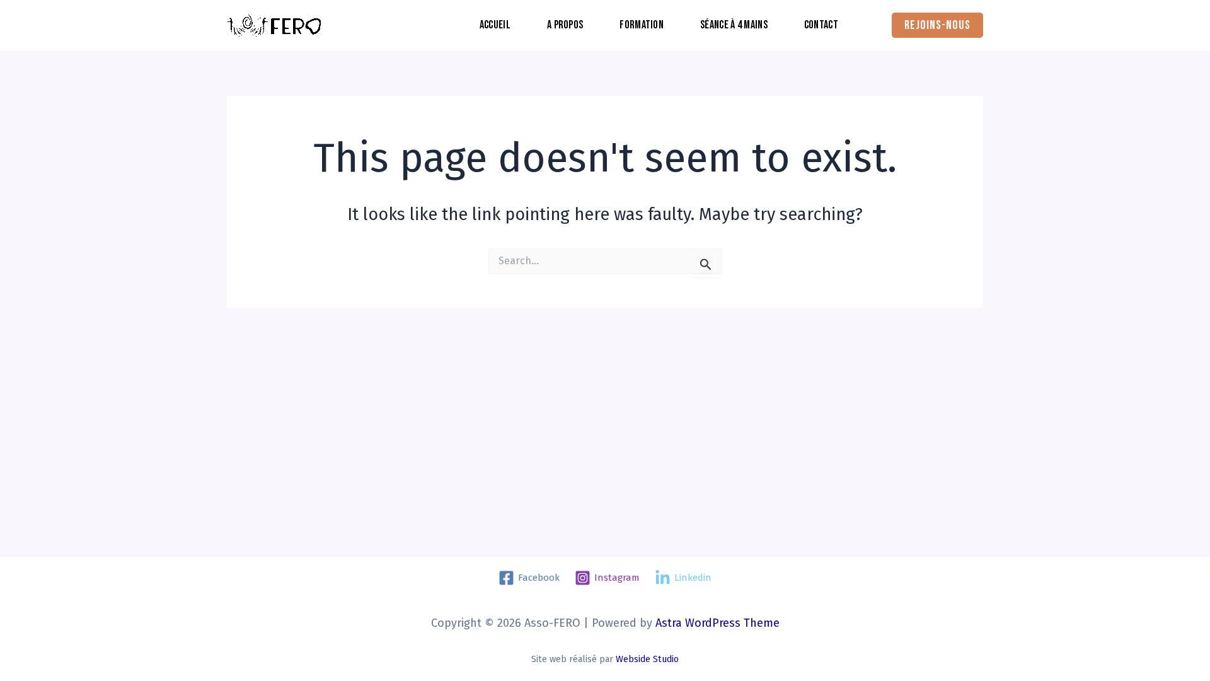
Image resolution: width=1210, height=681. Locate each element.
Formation (641, 25)
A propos (565, 25)
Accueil (495, 25)
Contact (821, 25)
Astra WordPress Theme (717, 623)
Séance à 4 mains (734, 25)
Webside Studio (647, 659)
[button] (937, 25)
